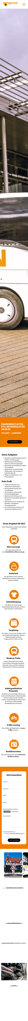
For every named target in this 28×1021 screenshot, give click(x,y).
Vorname (5, 781)
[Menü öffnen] (23, 4)
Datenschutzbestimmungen (17, 833)
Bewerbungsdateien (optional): (10, 809)
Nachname (6, 788)
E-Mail (5, 795)
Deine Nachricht (7, 816)
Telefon (5, 802)
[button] (13, 865)
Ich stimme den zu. (15, 833)
